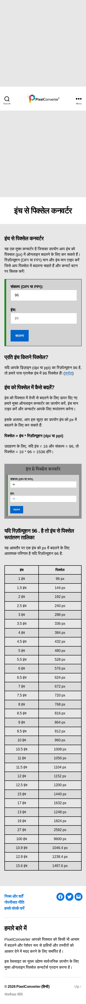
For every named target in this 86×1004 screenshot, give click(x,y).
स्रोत (68, 373)
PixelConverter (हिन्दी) (33, 986)
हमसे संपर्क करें (14, 908)
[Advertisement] (43, 43)
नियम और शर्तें (13, 896)
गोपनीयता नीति (14, 902)
